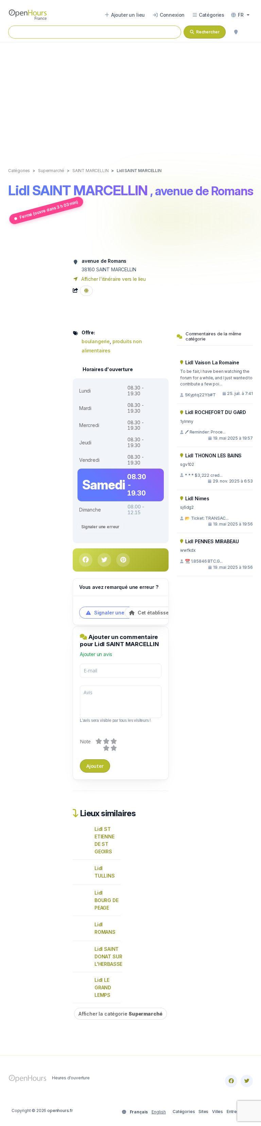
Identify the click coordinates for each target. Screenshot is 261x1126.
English (159, 1111)
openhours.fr (60, 1110)
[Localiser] (235, 32)
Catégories (184, 1111)
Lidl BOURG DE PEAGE (106, 900)
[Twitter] (247, 1081)
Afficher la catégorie (120, 1014)
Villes (217, 1111)
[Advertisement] (130, 98)
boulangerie (96, 341)
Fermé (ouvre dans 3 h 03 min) (49, 209)
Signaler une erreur (100, 526)
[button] (240, 15)
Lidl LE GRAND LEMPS (102, 987)
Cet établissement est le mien (171, 612)
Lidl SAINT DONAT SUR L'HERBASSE (108, 956)
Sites (203, 1111)
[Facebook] (231, 1081)
